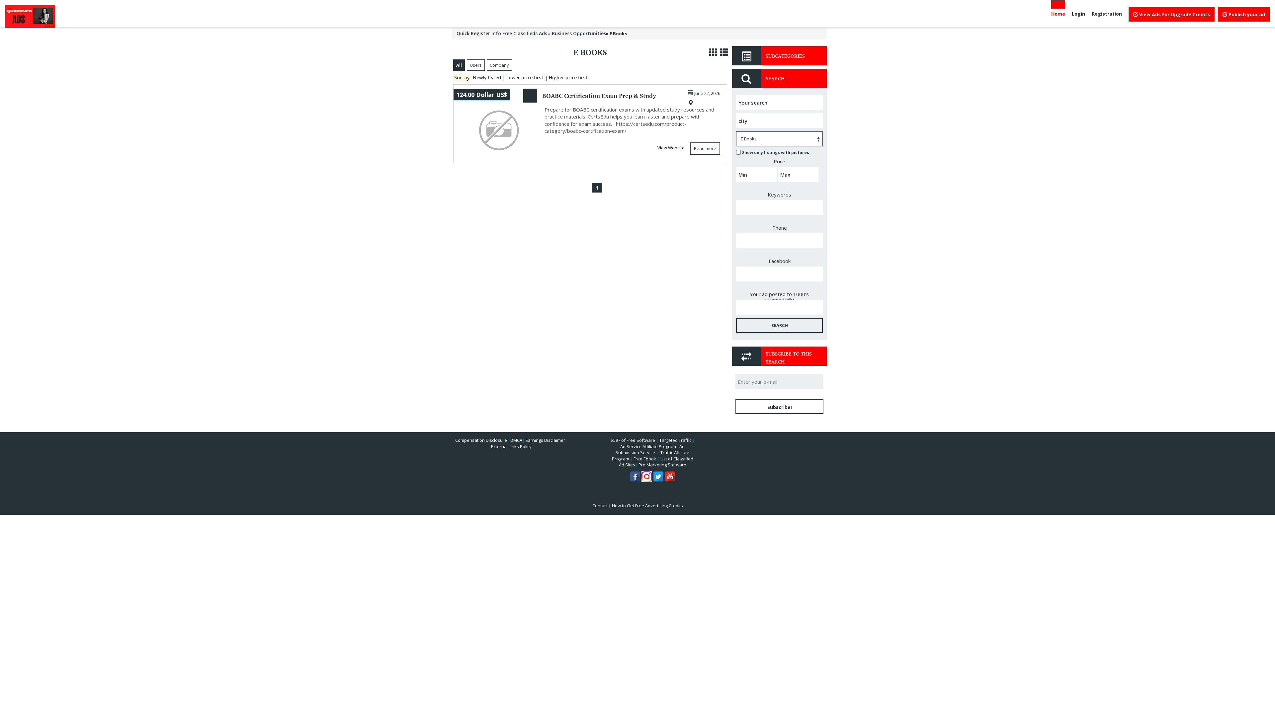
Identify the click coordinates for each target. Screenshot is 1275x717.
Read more (705, 148)
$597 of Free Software (633, 440)
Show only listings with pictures (775, 152)
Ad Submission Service (650, 449)
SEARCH (779, 325)
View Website (671, 148)
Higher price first (568, 77)
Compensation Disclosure (481, 440)
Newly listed (487, 77)
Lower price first (525, 77)
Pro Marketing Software (662, 465)
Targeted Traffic (675, 440)
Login (1078, 14)
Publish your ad (1246, 14)
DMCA (516, 440)
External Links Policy (511, 446)
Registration (1107, 14)
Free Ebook (645, 459)
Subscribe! (779, 407)
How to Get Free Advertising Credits (647, 506)
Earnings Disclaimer (545, 440)
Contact (600, 506)
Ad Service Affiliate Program (648, 446)
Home (1058, 14)
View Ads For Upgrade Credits (1174, 14)
